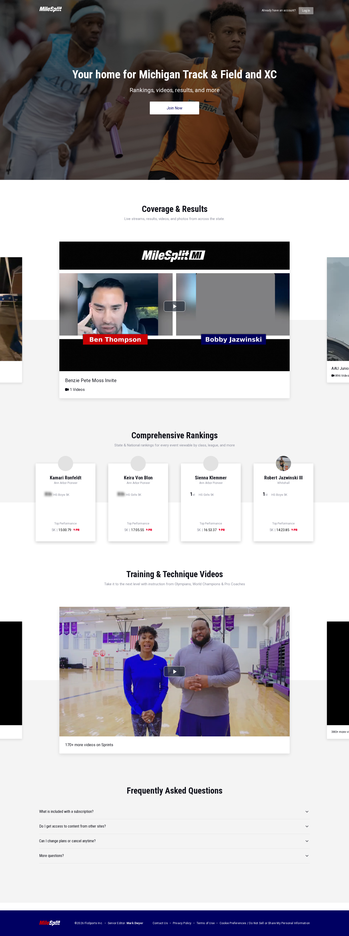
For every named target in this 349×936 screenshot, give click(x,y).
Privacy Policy (182, 923)
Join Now (174, 108)
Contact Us (160, 923)
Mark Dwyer (135, 923)
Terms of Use (206, 923)
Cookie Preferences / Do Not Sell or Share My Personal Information (265, 923)
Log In (306, 10)
